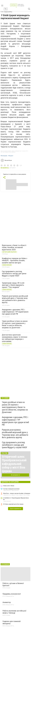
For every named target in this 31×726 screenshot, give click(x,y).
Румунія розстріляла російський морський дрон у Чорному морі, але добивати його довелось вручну (15, 299)
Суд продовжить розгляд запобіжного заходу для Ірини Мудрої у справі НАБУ (14, 273)
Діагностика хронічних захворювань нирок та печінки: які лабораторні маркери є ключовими (15, 338)
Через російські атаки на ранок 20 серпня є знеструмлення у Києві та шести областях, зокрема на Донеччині (15, 324)
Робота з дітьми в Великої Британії (13, 584)
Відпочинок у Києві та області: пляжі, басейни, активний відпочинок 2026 (14, 247)
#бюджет (10, 155)
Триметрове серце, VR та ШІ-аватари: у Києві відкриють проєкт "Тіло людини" (13, 285)
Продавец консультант (12, 594)
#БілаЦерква (4, 155)
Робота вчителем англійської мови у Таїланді (14, 612)
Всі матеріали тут (15, 475)
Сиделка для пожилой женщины (12, 622)
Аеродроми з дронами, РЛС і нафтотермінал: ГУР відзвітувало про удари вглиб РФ (15, 312)
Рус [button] (6, 9)
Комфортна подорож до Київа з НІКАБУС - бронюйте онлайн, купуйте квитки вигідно (14, 260)
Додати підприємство (15, 508)
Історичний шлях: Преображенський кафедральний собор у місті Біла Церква (14, 464)
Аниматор (7, 602)
